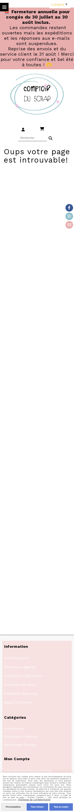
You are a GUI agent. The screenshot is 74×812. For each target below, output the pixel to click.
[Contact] (69, 225)
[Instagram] (69, 216)
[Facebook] (69, 208)
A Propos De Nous (20, 685)
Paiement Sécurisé (21, 693)
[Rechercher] (50, 137)
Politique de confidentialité (34, 799)
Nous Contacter (18, 702)
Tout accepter (61, 807)
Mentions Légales (20, 667)
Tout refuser (37, 807)
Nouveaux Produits (21, 736)
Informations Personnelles (28, 770)
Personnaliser (13, 807)
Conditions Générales (23, 676)
